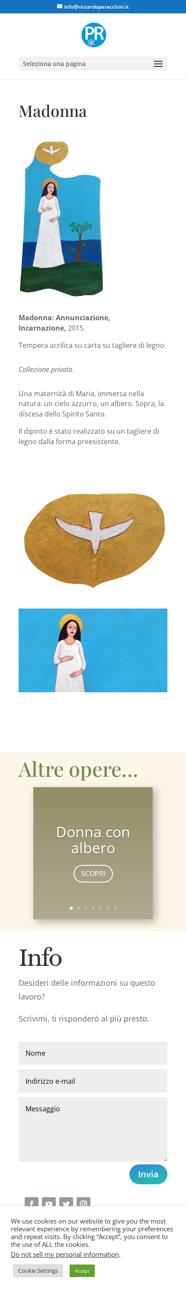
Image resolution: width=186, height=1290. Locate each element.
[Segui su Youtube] (49, 1204)
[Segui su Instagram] (83, 1204)
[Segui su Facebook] (31, 1204)
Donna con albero (93, 840)
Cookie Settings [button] (38, 1270)
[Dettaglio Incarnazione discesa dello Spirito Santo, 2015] (93, 591)
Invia (148, 1174)
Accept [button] (82, 1271)
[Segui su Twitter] (66, 1204)
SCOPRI (93, 873)
